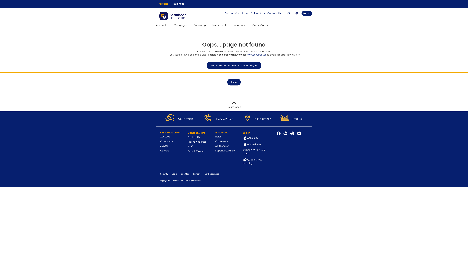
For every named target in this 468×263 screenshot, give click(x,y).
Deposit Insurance (225, 151)
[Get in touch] (170, 118)
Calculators (258, 13)
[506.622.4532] (208, 118)
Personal (163, 4)
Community (232, 13)
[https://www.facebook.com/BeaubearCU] (279, 133)
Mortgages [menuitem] (180, 25)
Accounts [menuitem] (161, 25)
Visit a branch (262, 119)
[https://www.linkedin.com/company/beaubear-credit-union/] (285, 133)
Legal (174, 174)
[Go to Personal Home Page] (181, 16)
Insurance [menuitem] (240, 25)
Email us (297, 119)
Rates (245, 13)
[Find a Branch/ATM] (296, 13)
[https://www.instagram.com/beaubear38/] (292, 133)
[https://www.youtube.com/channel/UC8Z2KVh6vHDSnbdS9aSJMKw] (299, 133)
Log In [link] (306, 13)
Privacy (196, 174)
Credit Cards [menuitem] (260, 25)
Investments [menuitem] (219, 25)
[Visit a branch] (246, 118)
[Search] (289, 14)
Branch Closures (196, 151)
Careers (164, 151)
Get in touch (185, 119)
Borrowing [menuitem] (200, 25)
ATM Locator (222, 146)
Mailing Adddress (197, 142)
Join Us (164, 146)
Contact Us (274, 13)
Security (164, 174)
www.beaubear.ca (257, 55)
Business (178, 4)
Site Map (185, 174)
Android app (254, 144)
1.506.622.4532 (224, 119)
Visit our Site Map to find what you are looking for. (234, 65)
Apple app (252, 138)
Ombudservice (212, 174)
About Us (165, 137)
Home (234, 82)
